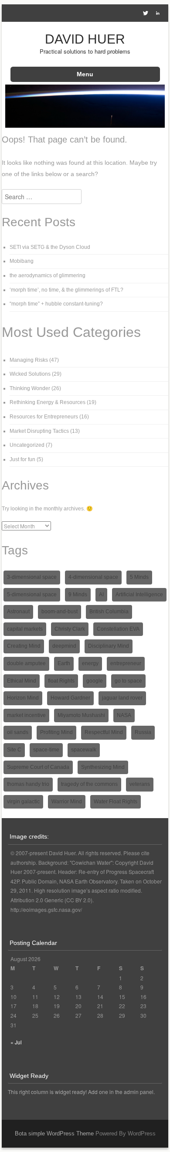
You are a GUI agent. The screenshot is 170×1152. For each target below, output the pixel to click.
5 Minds (139, 577)
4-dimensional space (93, 577)
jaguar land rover (122, 698)
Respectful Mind (104, 732)
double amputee (26, 663)
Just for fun (22, 459)
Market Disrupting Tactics (39, 431)
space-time (46, 750)
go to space (128, 681)
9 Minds (77, 594)
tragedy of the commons (89, 784)
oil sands (17, 732)
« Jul (16, 1042)
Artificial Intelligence (139, 594)
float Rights (61, 681)
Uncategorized (27, 445)
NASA (124, 715)
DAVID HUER (85, 39)
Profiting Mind (56, 732)
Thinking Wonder (30, 388)
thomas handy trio (28, 784)
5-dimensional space (32, 594)
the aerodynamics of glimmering (47, 275)
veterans (139, 784)
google (94, 681)
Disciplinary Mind (108, 646)
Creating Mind (24, 646)
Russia (143, 732)
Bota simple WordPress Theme (54, 1133)
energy (90, 663)
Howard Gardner (70, 698)
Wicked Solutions (30, 374)
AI (101, 594)
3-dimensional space (32, 577)
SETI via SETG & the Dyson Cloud (50, 247)
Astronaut (18, 611)
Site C (14, 750)
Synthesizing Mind (103, 767)
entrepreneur (125, 663)
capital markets (25, 629)
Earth (64, 663)
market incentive (26, 715)
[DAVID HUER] (85, 125)
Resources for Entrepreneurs (44, 417)
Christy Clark (69, 629)
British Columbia (109, 611)
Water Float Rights (115, 802)
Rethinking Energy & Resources (47, 402)
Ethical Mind (21, 681)
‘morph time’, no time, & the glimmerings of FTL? (66, 290)
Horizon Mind (23, 698)
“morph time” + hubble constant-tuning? (56, 304)
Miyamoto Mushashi (81, 715)
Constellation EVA (118, 629)
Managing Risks (29, 360)
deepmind (64, 646)
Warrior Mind (66, 802)
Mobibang (22, 261)
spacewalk (83, 750)
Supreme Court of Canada (38, 767)
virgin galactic (23, 802)
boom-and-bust (59, 611)
